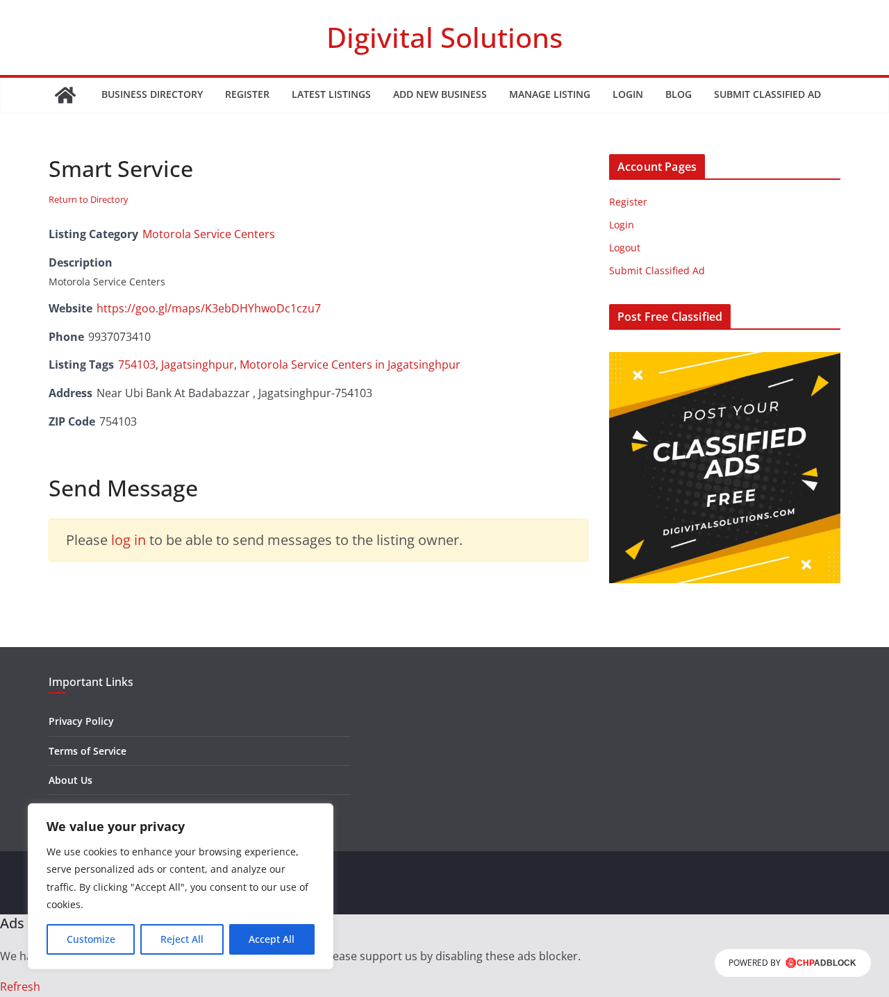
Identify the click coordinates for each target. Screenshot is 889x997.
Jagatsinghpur (197, 364)
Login (628, 94)
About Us (70, 780)
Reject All (181, 939)
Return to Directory (88, 199)
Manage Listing (549, 94)
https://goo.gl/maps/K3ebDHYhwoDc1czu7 (209, 308)
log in (128, 539)
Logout (624, 247)
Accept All (271, 939)
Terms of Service (87, 750)
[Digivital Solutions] (65, 95)
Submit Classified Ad (767, 94)
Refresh (20, 986)
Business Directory (152, 94)
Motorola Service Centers (208, 234)
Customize (91, 939)
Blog (678, 94)
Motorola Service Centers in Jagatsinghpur (350, 364)
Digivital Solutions (444, 37)
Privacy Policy (81, 721)
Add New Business (440, 94)
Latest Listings (331, 94)
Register (247, 94)
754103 (137, 364)
